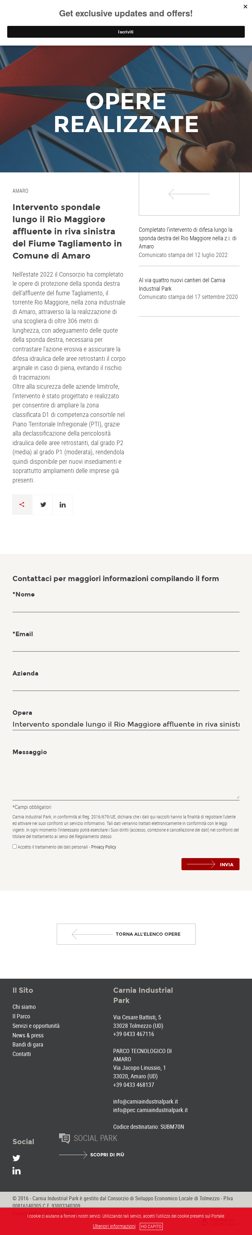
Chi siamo (24, 1006)
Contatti (21, 1054)
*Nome (23, 594)
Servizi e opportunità (36, 1025)
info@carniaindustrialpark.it (145, 1101)
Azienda (25, 673)
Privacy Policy (103, 847)
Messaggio (29, 752)
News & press (28, 1035)
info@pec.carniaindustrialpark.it (150, 1110)
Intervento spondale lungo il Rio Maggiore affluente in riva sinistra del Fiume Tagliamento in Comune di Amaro (67, 231)
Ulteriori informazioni (114, 1226)
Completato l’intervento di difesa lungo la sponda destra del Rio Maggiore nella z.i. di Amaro (188, 237)
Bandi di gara (27, 1044)
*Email (22, 634)
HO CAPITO (151, 1226)
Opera (22, 712)
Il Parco (21, 1016)
